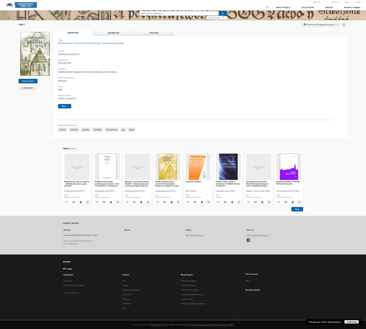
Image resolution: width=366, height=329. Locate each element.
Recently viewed (352, 7)
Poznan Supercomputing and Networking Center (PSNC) (210, 324)
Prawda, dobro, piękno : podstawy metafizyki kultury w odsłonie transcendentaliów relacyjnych (228, 183)
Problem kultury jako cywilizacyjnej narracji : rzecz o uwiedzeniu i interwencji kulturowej (107, 183)
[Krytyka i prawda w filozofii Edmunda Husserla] (289, 167)
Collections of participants (73, 285)
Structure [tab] (154, 33)
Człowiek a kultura (193, 181)
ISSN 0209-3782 (64, 63)
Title (124, 281)
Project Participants (189, 285)
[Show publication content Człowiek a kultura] (201, 202)
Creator (125, 285)
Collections (308, 7)
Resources (67, 281)
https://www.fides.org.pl (256, 235)
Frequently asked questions (192, 294)
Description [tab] (72, 33)
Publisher (126, 299)
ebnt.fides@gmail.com (195, 235)
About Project (283, 7)
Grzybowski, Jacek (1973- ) (69, 54)
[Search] (223, 13)
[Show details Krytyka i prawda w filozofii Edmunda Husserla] (299, 202)
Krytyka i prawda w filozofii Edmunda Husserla (287, 182)
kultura (62, 129)
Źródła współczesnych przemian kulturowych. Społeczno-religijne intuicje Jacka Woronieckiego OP (167, 183)
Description (127, 294)
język (132, 129)
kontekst (97, 129)
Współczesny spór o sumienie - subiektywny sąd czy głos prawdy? (76, 183)
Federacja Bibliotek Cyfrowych (193, 303)
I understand (352, 322)
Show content (28, 81)
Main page (67, 268)
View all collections (71, 293)
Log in (247, 280)
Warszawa (62, 81)
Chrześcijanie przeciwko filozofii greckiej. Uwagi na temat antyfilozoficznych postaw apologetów (257, 183)
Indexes (329, 7)
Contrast (335, 2)
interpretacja (111, 129)
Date (124, 308)
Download (28, 88)
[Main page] (267, 7)
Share (347, 2)
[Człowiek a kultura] (198, 167)
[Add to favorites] (344, 24)
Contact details (187, 299)
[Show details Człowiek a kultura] (208, 202)
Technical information (190, 290)
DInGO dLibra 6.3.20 (159, 324)
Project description (188, 281)
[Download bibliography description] (73, 202)
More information (334, 322)
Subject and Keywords (131, 290)
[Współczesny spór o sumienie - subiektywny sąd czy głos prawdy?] (76, 167)
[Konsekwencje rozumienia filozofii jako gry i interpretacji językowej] (35, 54)
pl (319, 2)
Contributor (127, 303)
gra (123, 129)
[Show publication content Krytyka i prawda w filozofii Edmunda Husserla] (292, 202)
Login (358, 2)
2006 (60, 89)
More (297, 209)
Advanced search (214, 18)
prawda (85, 129)
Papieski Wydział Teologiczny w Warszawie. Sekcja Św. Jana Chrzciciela (87, 72)
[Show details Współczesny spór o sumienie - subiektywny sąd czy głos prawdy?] (87, 202)
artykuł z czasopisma (67, 98)
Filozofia (74, 129)
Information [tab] (113, 33)
